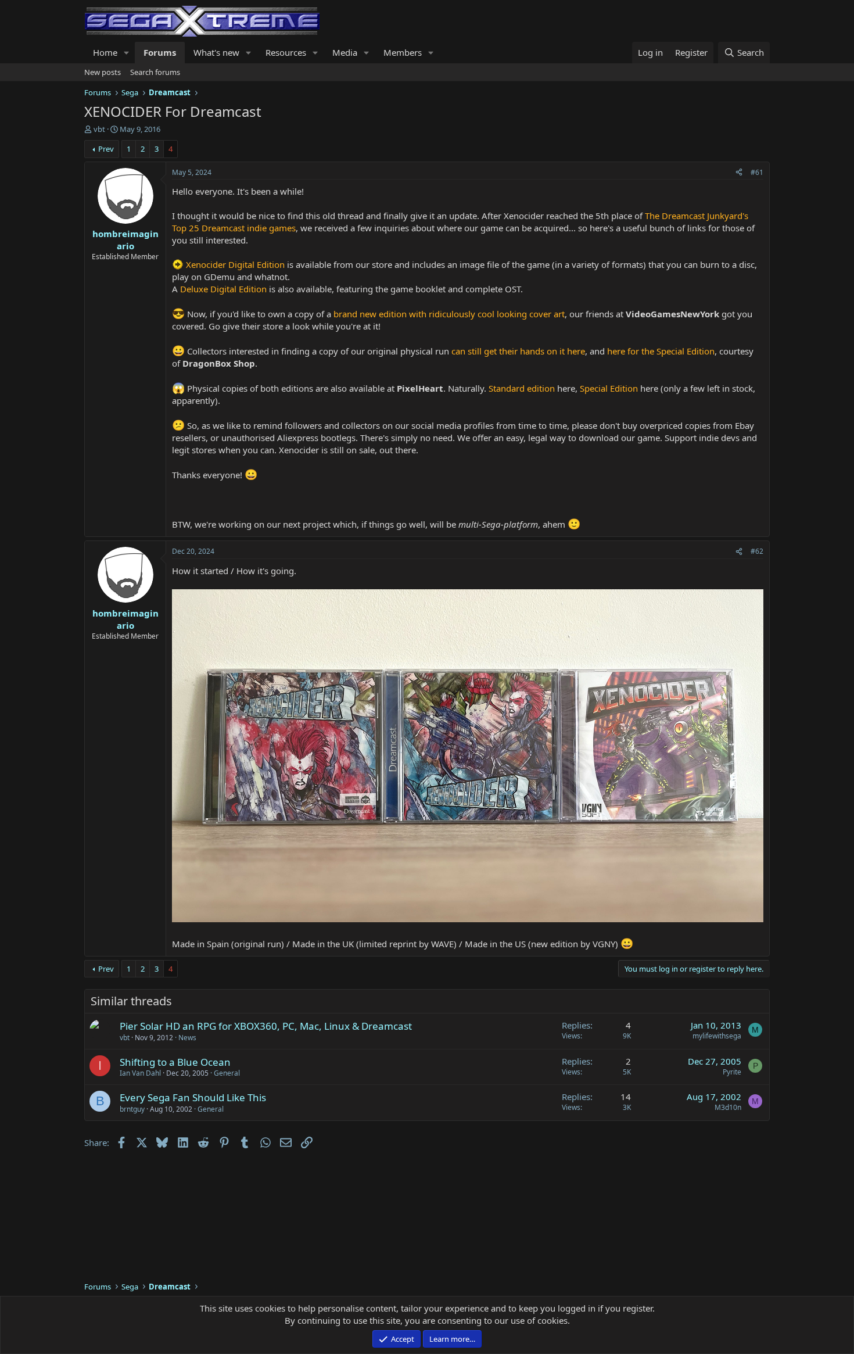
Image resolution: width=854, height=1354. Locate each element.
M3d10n (728, 1107)
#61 (757, 172)
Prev (106, 149)
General (227, 1073)
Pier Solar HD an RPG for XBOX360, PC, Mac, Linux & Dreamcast (266, 1026)
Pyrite (732, 1072)
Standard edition (522, 388)
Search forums (155, 72)
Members (402, 52)
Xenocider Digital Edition (235, 264)
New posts (102, 72)
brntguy (132, 1109)
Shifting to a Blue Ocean (175, 1062)
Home (105, 52)
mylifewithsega (716, 1036)
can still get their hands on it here (518, 351)
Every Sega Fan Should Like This (193, 1097)
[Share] (739, 173)
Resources (285, 52)
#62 (757, 551)
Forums (159, 52)
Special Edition (609, 388)
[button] (127, 52)
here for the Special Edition (661, 351)
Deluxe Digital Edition (223, 289)
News (187, 1038)
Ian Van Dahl (140, 1073)
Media (344, 52)
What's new (216, 52)
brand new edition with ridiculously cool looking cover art (449, 314)
